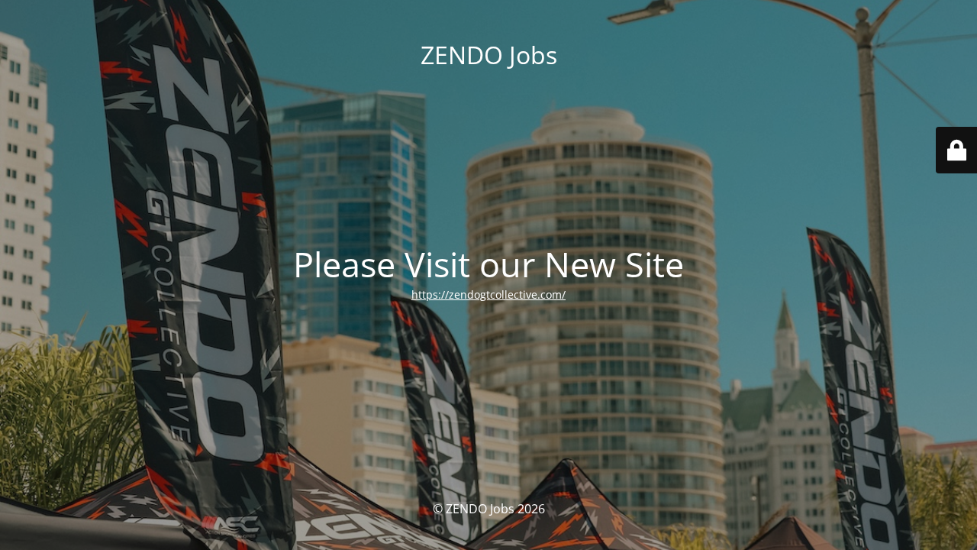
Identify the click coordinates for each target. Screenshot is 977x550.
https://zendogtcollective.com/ (488, 294)
